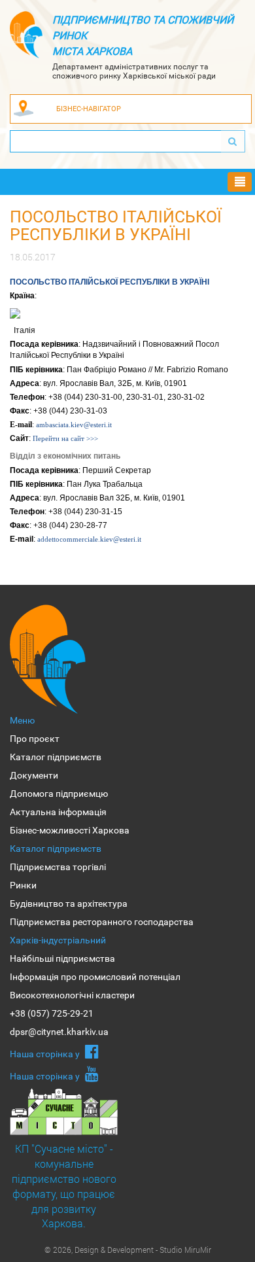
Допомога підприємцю (59, 793)
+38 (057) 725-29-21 (52, 1013)
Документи (34, 775)
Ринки (23, 885)
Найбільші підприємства (62, 958)
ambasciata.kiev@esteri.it (74, 425)
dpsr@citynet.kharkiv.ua (59, 1031)
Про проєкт (35, 738)
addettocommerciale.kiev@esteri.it (89, 539)
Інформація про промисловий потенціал (95, 977)
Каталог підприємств (55, 757)
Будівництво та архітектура (69, 903)
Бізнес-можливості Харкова (69, 830)
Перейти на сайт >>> (65, 438)
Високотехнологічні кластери (72, 995)
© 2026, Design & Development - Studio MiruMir (127, 1249)
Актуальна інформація (58, 812)
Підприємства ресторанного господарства (102, 922)
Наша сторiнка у (46, 1054)
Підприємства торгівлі (58, 867)
